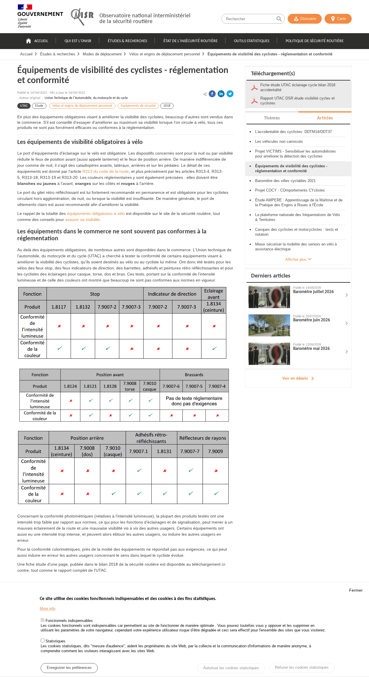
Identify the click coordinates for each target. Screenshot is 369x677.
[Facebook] (212, 93)
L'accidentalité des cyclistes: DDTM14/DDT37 (293, 132)
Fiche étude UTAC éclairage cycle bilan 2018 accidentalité (297, 87)
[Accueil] (40, 17)
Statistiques (55, 641)
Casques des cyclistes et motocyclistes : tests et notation (296, 232)
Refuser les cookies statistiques (302, 667)
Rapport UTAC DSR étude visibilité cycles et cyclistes (297, 100)
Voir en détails (295, 378)
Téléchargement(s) (273, 74)
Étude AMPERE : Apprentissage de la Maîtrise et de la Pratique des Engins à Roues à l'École (298, 202)
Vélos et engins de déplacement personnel (164, 54)
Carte (341, 18)
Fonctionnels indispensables (69, 620)
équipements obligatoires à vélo (96, 213)
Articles (325, 118)
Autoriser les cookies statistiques (231, 668)
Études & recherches (127, 41)
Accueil (41, 41)
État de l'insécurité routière (190, 41)
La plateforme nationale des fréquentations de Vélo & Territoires (297, 217)
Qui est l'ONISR (78, 41)
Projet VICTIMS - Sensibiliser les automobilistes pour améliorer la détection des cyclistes (295, 153)
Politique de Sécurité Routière (315, 41)
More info (47, 609)
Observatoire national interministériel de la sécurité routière (145, 19)
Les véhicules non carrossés (279, 141)
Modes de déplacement (102, 54)
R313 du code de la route (105, 171)
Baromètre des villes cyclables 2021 (285, 181)
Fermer (356, 590)
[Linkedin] (221, 93)
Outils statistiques (251, 41)
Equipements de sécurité (138, 106)
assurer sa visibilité (82, 219)
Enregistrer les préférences (69, 668)
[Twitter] (230, 93)
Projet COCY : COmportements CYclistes (290, 190)
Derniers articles (270, 276)
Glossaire (308, 18)
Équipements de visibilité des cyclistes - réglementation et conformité (270, 54)
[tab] (271, 117)
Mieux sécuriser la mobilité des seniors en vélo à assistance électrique (296, 246)
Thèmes (272, 118)
